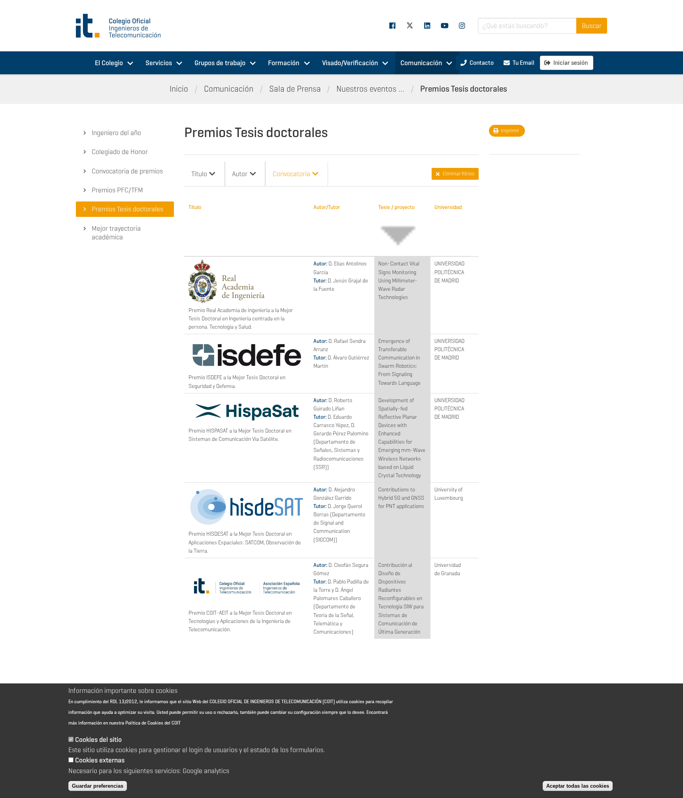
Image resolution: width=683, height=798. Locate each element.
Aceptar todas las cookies (577, 786)
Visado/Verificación (350, 62)
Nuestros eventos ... (370, 89)
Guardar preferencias (97, 786)
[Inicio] (122, 26)
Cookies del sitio (98, 739)
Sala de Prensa (295, 89)
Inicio (179, 89)
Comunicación (421, 62)
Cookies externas (100, 760)
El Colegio (109, 62)
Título (195, 207)
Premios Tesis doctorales (463, 89)
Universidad (448, 207)
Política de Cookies (144, 723)
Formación (283, 62)
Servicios (158, 62)
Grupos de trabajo (219, 62)
